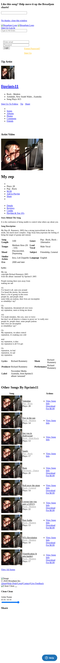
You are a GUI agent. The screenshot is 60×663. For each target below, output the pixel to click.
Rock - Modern (29, 420)
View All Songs (8, 569)
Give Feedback (37, 583)
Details (10, 205)
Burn (24, 468)
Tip (21, 104)
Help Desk (12, 583)
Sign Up (28, 53)
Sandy (25, 451)
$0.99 (9, 191)
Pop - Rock (27, 403)
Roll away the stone (31, 485)
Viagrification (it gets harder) (29, 555)
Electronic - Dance (30, 470)
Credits (10, 210)
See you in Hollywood (27, 434)
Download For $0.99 (50, 407)
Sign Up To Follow (9, 104)
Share (27, 104)
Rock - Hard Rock (30, 438)
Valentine (26, 401)
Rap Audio (27, 520)
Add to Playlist (13, 194)
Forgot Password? (32, 48)
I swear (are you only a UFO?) (29, 502)
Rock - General (29, 488)
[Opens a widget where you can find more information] (49, 658)
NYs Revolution (29, 537)
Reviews (10, 208)
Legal (19, 583)
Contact (26, 583)
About (4, 583)
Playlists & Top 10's (15, 213)
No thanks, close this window (14, 20)
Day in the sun (28, 418)
